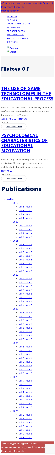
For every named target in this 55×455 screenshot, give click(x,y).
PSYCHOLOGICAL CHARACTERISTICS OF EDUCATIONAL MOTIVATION (24, 143)
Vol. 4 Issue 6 (25, 297)
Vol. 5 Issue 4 (25, 323)
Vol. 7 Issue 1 (25, 380)
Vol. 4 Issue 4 (25, 289)
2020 (15, 221)
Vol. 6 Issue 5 (25, 361)
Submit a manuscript (18, 23)
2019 (15, 202)
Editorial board (16, 31)
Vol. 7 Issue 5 (25, 395)
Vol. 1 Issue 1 (25, 206)
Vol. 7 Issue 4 (25, 392)
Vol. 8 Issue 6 (25, 433)
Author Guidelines (17, 38)
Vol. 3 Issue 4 (25, 255)
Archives (12, 20)
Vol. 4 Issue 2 (25, 282)
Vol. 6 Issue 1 (25, 346)
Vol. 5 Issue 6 (25, 331)
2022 (15, 274)
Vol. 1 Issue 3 (25, 214)
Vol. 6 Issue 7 (25, 369)
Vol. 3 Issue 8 (25, 270)
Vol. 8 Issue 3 (25, 422)
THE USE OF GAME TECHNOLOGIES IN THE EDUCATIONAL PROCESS (27, 93)
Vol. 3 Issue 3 (25, 252)
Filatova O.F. (23, 118)
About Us (12, 16)
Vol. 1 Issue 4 (25, 218)
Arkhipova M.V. (8, 118)
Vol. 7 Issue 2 (25, 384)
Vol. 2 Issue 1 (25, 225)
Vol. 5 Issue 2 (25, 316)
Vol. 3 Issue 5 (25, 259)
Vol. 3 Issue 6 (25, 263)
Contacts (12, 42)
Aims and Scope (15, 34)
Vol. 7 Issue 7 (25, 403)
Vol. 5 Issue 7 (25, 335)
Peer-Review (13, 27)
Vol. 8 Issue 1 (25, 414)
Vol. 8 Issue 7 (25, 437)
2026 (15, 410)
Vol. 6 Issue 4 (25, 357)
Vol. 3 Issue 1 (25, 244)
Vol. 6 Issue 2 (25, 350)
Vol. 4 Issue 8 (25, 305)
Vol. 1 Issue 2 (25, 210)
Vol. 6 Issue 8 (25, 373)
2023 (15, 308)
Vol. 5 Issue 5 (25, 327)
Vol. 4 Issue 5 (25, 293)
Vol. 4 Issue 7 (25, 301)
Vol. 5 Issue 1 (25, 312)
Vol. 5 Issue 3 (25, 320)
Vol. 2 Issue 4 (25, 233)
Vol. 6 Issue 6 (25, 365)
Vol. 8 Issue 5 (25, 429)
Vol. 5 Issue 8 (25, 339)
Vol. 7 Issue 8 (25, 407)
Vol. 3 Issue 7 (25, 267)
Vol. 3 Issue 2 (25, 248)
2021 (15, 240)
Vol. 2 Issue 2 (25, 229)
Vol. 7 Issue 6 (25, 399)
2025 (15, 376)
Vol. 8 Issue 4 (25, 426)
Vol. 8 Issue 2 (25, 418)
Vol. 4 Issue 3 (25, 286)
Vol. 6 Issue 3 (25, 354)
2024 (15, 342)
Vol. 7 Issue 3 (25, 388)
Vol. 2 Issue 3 (25, 236)
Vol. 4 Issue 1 (25, 278)
